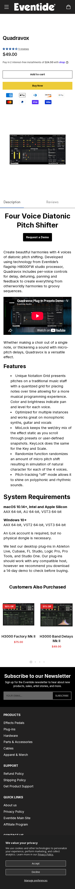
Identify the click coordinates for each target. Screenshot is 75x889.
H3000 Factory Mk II (18, 636)
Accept (36, 863)
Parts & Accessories (17, 742)
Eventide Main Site (16, 818)
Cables (8, 748)
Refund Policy (13, 773)
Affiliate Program (15, 824)
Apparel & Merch (15, 755)
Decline (36, 872)
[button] (10, 48)
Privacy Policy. (46, 854)
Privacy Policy (13, 811)
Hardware (10, 735)
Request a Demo (37, 237)
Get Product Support (18, 786)
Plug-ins (9, 729)
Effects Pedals (13, 723)
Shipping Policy (14, 780)
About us (10, 805)
